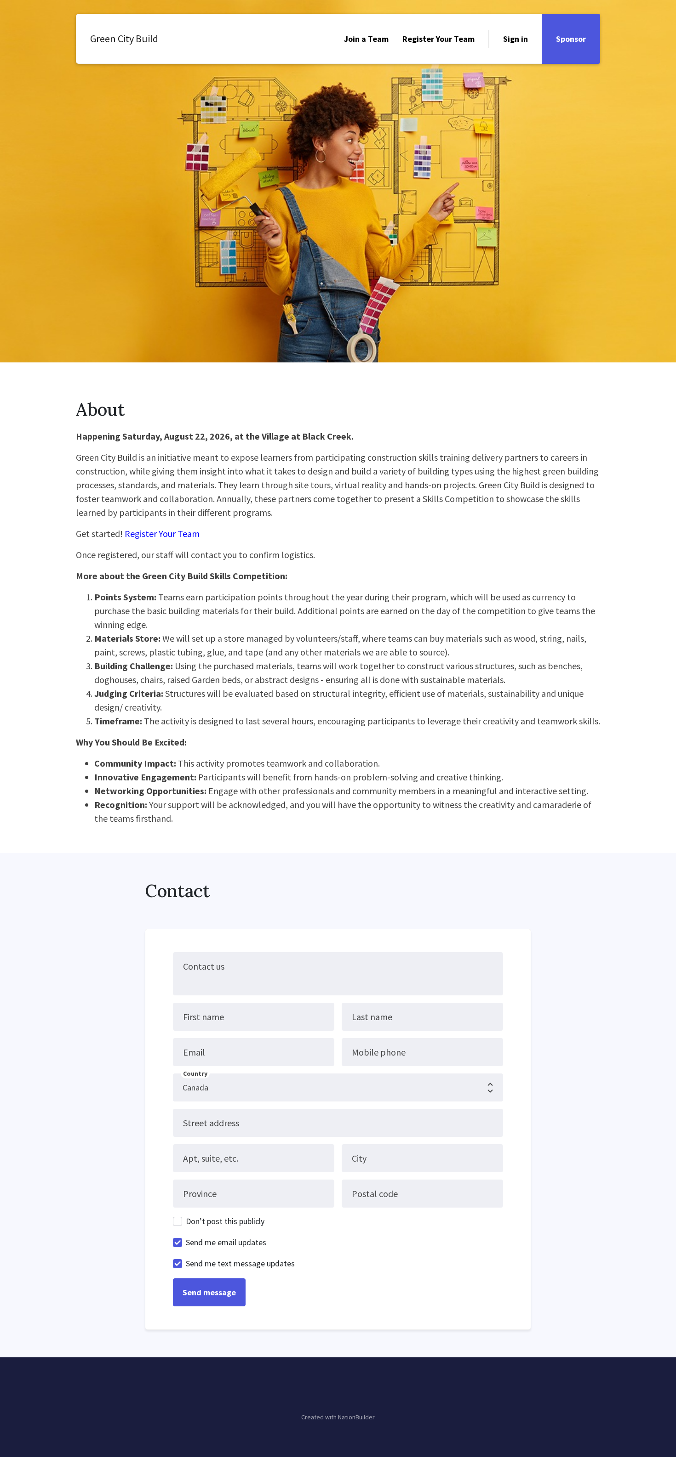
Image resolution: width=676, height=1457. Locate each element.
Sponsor (571, 39)
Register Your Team (438, 39)
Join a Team (366, 39)
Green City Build (124, 38)
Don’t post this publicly (225, 1221)
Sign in (515, 39)
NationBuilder (356, 1417)
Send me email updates (226, 1242)
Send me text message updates (240, 1263)
